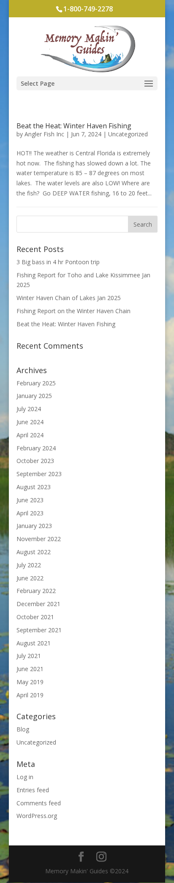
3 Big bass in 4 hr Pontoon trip (58, 262)
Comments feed (38, 803)
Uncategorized (128, 134)
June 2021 (30, 669)
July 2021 (28, 656)
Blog (22, 729)
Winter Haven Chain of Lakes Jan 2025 (68, 298)
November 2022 (38, 539)
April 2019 (30, 695)
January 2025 (34, 396)
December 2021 (38, 604)
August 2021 (33, 643)
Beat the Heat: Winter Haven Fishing (73, 125)
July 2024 (28, 409)
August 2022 (33, 552)
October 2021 (35, 617)
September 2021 (39, 630)
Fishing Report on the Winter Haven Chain (73, 311)
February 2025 (36, 383)
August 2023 (33, 487)
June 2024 (30, 422)
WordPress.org (36, 816)
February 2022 (36, 591)
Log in (24, 777)
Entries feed (32, 790)
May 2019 (30, 682)
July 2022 (28, 565)
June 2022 (30, 578)
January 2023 (34, 526)
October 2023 (35, 461)
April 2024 (30, 435)
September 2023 (39, 474)
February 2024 (36, 448)
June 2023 (30, 500)
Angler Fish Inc (44, 134)
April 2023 (30, 513)
